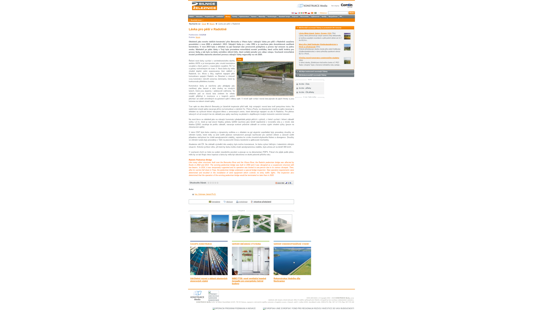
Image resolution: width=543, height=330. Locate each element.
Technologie (272, 16)
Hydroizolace (244, 16)
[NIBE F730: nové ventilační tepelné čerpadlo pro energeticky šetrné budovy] (250, 274)
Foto (239, 59)
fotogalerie (216, 202)
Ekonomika (304, 16)
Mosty (228, 16)
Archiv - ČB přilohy (306, 92)
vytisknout (243, 202)
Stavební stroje (284, 16)
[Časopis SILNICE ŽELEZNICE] (204, 6)
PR (341, 16)
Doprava (295, 16)
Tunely (234, 16)
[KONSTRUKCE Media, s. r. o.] (312, 5)
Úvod (204, 24)
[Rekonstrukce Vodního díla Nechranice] (292, 274)
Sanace (254, 16)
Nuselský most (196, 20)
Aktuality (199, 16)
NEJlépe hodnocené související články (313, 71)
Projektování (209, 16)
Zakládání (219, 16)
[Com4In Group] (341, 5)
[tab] (324, 28)
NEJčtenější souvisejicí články (320, 28)
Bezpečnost (333, 16)
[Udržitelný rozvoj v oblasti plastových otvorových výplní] (209, 274)
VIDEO (191, 16)
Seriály (324, 16)
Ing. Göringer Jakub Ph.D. (205, 194)
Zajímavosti (315, 16)
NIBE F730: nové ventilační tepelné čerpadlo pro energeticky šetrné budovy (249, 281)
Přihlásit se (323, 13)
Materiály (262, 16)
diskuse (229, 202)
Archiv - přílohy (305, 88)
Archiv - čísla (304, 84)
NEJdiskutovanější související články (312, 75)
